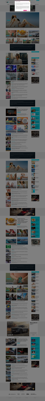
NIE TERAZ (28, 10)
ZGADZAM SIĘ (25, 10)
